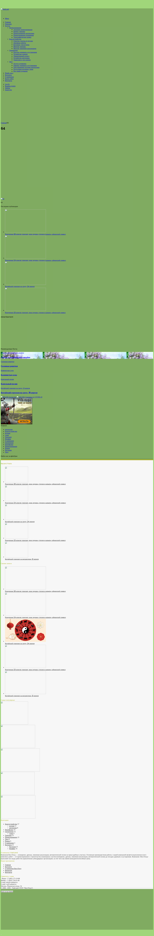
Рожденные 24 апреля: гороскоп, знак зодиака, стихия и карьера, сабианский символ (35, 260)
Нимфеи (8, 439)
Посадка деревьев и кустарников (25, 52)
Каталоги (8, 75)
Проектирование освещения (23, 35)
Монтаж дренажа (19, 47)
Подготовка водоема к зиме (23, 69)
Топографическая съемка (22, 37)
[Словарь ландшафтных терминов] (18, 794)
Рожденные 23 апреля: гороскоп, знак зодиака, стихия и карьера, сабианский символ (35, 312)
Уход (11, 62)
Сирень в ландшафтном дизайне (15, 357)
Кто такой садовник (20, 71)
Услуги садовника (19, 64)
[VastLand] (5, 9)
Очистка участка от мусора (23, 41)
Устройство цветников (21, 58)
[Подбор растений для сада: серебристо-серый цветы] (18, 747)
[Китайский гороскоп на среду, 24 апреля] (25, 284)
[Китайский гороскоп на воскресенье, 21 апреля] (16, 557)
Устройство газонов (20, 54)
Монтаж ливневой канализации (24, 48)
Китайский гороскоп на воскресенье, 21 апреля (22, 559)
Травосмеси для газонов (22, 60)
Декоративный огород (21, 56)
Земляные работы (19, 43)
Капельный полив (9, 383)
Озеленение (13, 50)
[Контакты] (20, 771)
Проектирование (15, 28)
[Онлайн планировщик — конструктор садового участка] (14, 724)
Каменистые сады (9, 375)
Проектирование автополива (23, 33)
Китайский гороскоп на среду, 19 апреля (19, 392)
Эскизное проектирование (22, 30)
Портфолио (9, 444)
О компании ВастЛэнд (13, 868)
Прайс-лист (9, 73)
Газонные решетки (9, 366)
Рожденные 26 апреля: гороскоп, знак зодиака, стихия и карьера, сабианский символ (35, 234)
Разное (7, 448)
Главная (8, 22)
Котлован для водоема (21, 45)
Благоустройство (15, 39)
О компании (9, 77)
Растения (8, 450)
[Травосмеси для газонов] (18, 818)
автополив (9, 429)
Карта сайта (9, 79)
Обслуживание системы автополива (26, 67)
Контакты (8, 81)
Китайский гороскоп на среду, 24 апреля (19, 286)
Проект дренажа (19, 31)
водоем (7, 433)
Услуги (7, 26)
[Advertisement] (77, 107)
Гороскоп (8, 24)
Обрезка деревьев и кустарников (25, 65)
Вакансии (8, 870)
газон (7, 435)
